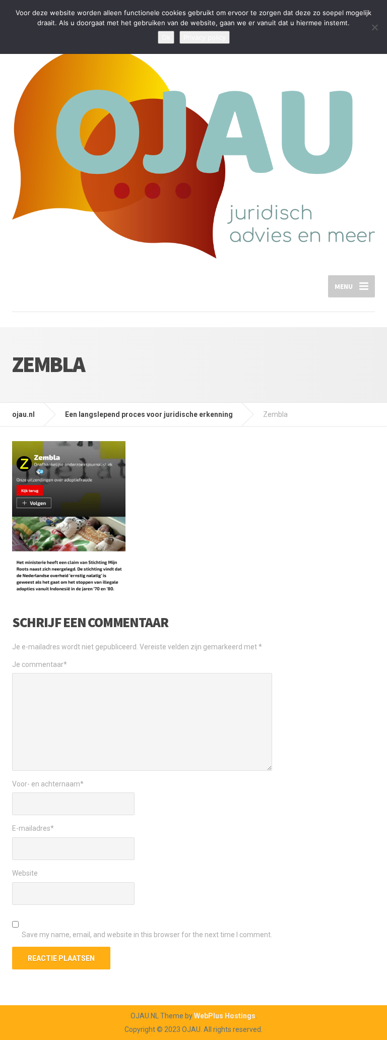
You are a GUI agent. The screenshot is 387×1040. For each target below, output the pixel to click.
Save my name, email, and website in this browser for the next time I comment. (147, 935)
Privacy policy (204, 37)
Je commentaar (39, 664)
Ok (166, 37)
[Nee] (374, 27)
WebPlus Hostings (224, 1016)
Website (25, 873)
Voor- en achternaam (48, 784)
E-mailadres (33, 828)
